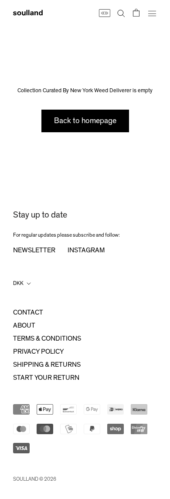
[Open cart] (136, 13)
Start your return (46, 377)
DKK (18, 283)
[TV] (104, 13)
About (24, 325)
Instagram (86, 250)
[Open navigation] (152, 12)
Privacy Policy (38, 351)
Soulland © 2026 (34, 479)
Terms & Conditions (47, 338)
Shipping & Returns (47, 364)
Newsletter (34, 250)
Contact (28, 312)
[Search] (121, 13)
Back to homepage (85, 121)
